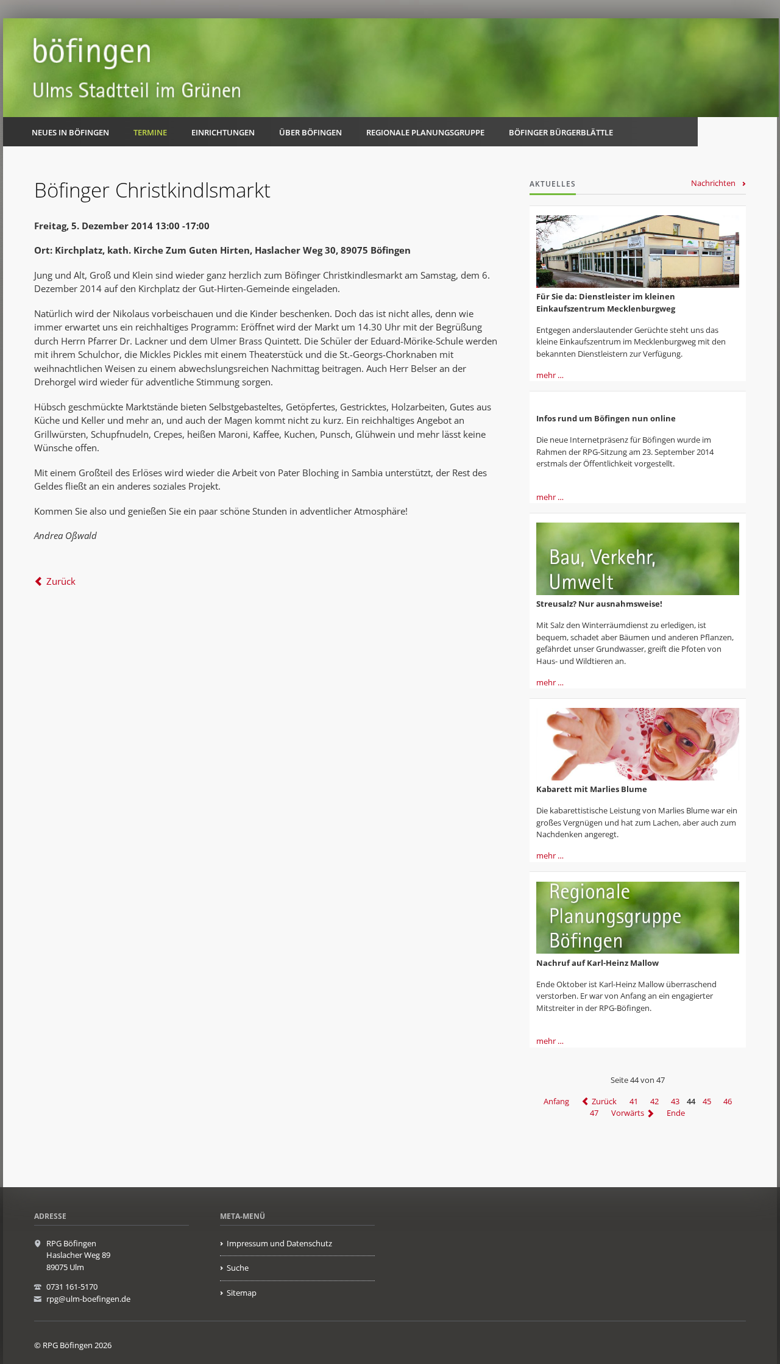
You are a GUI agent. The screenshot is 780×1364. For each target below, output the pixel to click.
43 (675, 1101)
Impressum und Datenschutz (279, 1243)
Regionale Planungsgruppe (425, 132)
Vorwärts (627, 1113)
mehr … (550, 375)
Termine (150, 132)
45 (707, 1101)
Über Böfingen (310, 132)
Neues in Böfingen (70, 132)
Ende (676, 1113)
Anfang (556, 1101)
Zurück (61, 581)
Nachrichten (713, 182)
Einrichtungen (223, 132)
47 (594, 1113)
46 (727, 1101)
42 (654, 1101)
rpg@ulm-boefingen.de (88, 1298)
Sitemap (242, 1292)
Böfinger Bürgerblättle (561, 132)
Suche (238, 1267)
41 (633, 1101)
